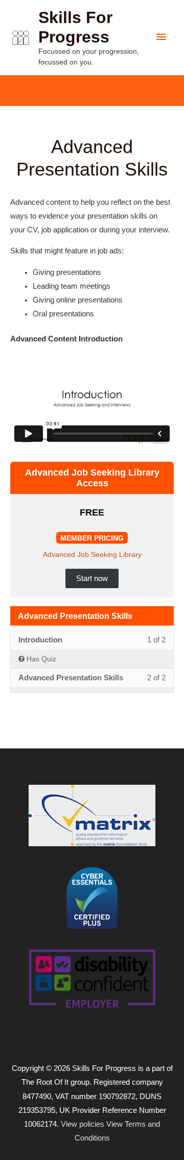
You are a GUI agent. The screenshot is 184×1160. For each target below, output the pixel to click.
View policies (82, 1124)
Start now (92, 578)
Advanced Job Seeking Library (92, 554)
